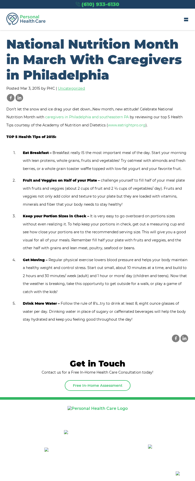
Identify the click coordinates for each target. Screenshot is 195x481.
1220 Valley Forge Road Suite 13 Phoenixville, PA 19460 (102, 436)
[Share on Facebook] (10, 98)
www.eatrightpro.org (126, 125)
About (33, 416)
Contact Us (97, 423)
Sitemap (29, 473)
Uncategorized (71, 88)
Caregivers (130, 416)
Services (99, 416)
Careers (160, 416)
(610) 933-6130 (100, 4)
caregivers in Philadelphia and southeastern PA (87, 117)
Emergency (79, 473)
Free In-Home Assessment (97, 385)
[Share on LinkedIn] (19, 98)
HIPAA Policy (53, 473)
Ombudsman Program (137, 473)
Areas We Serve (65, 416)
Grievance (102, 473)
